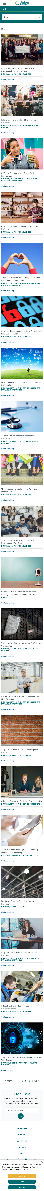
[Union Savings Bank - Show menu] (4, 3)
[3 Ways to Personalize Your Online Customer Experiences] (22, 154)
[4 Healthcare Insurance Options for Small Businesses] (22, 416)
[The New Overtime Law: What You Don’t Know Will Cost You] (22, 624)
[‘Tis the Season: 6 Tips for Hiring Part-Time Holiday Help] (22, 469)
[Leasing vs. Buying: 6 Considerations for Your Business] (22, 882)
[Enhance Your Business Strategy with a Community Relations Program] (22, 49)
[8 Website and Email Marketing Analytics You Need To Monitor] (22, 677)
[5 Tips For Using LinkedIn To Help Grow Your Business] (22, 933)
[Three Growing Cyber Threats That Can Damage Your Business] (22, 1038)
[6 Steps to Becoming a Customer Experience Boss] (22, 782)
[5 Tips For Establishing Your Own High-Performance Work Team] (22, 521)
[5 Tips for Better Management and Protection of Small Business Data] (22, 312)
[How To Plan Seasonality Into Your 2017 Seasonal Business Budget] (22, 363)
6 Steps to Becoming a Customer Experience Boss (22, 801)
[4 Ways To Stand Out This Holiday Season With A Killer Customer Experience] (22, 258)
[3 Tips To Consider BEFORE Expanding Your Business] (22, 730)
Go (21, 1116)
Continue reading (7, 79)
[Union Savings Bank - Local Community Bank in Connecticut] (22, 3)
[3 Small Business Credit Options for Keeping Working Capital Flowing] (22, 830)
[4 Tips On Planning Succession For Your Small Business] (22, 207)
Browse (6, 17)
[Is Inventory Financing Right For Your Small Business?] (22, 100)
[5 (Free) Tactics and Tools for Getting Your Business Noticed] (22, 986)
